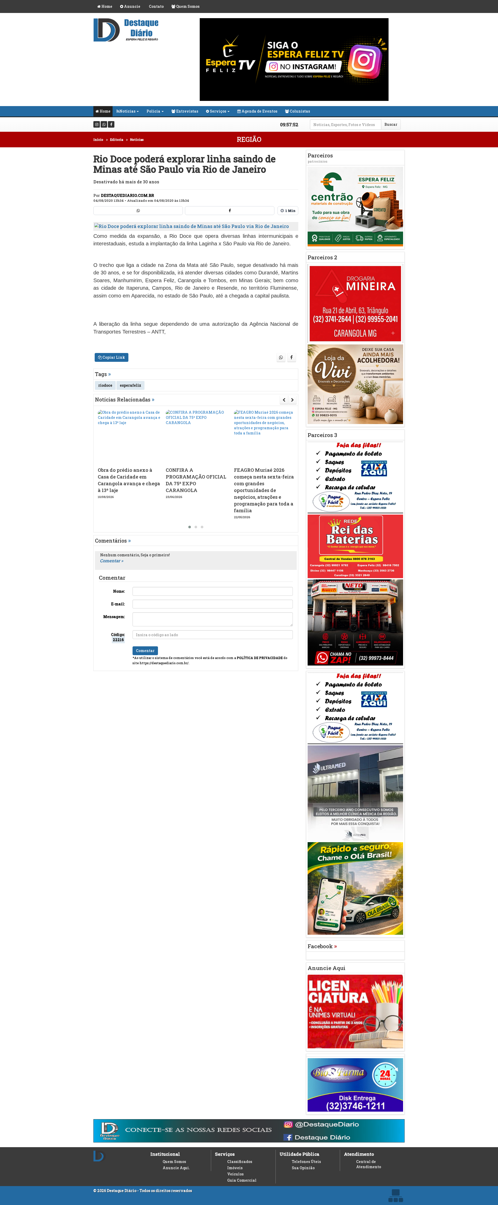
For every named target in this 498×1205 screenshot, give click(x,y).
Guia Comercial (242, 1180)
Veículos (235, 1174)
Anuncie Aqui (326, 968)
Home (106, 6)
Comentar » (111, 561)
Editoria (116, 139)
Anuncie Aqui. (176, 1167)
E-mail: (118, 603)
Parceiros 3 (322, 435)
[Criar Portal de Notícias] (395, 1195)
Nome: (119, 591)
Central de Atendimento (368, 1164)
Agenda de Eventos (259, 111)
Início (98, 139)
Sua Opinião (303, 1167)
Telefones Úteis (306, 1161)
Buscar (390, 124)
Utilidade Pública (299, 1154)
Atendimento (359, 1154)
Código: (118, 637)
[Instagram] (96, 124)
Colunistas (299, 111)
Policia (153, 111)
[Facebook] (111, 124)
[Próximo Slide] (292, 400)
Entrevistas (186, 111)
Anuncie (131, 6)
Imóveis (235, 1167)
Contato (156, 6)
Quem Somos (187, 6)
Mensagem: (114, 616)
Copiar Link (113, 357)
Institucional (165, 1154)
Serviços (217, 111)
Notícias (127, 111)
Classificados (239, 1161)
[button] (189, 527)
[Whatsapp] (104, 124)
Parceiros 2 (322, 257)
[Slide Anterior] (284, 400)
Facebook (322, 946)
